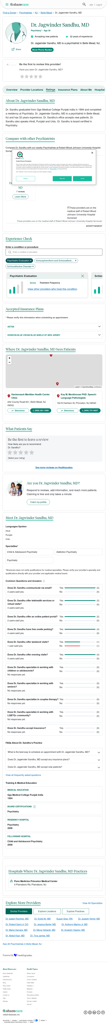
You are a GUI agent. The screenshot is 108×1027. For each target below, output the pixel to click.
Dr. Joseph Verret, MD (89, 918)
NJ (36, 12)
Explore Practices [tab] (75, 911)
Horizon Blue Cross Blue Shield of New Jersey (33, 335)
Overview (11, 89)
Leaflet (77, 387)
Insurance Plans (67, 89)
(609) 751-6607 (91, 410)
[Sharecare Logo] (20, 4)
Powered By (8, 955)
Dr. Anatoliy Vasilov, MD (73, 930)
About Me (86, 89)
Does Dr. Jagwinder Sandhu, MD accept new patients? (35, 766)
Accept (82, 178)
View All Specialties (92, 903)
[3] (31, 76)
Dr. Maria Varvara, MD (17, 930)
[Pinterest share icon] (103, 1013)
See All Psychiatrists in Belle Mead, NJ (22, 943)
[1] (21, 76)
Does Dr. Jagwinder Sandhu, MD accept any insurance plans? (39, 759)
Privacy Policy (53, 168)
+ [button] (9, 358)
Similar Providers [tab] (18, 911)
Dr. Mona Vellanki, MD (44, 930)
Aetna (10, 326)
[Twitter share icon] (98, 1013)
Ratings (50, 89)
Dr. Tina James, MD (40, 935)
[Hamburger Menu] (7, 4)
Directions (19, 410)
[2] (26, 76)
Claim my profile (38, 502)
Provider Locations (31, 89)
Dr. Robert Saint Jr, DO (17, 924)
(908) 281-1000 (42, 410)
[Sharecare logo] (34, 1011)
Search (84, 4)
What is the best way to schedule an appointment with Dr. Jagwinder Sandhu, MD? (49, 751)
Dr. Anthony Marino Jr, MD (75, 924)
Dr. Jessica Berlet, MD (45, 924)
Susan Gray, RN (64, 918)
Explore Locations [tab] (47, 911)
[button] (43, 580)
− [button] (9, 362)
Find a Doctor (9, 12)
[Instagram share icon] (90, 1013)
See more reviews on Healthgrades (54, 467)
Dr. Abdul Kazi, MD (15, 935)
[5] (40, 76)
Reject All (62, 178)
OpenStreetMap (87, 387)
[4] (35, 76)
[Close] (92, 153)
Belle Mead (46, 12)
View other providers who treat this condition (52, 289)
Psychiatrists (25, 12)
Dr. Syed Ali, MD (42, 918)
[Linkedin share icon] (94, 1013)
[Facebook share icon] (85, 1013)
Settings (25, 178)
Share (18, 49)
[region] (54, 167)
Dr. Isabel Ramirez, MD (17, 918)
